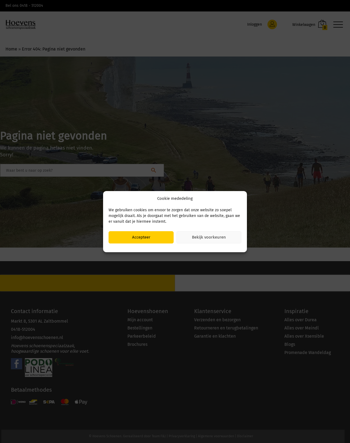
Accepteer (141, 237)
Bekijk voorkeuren (209, 237)
